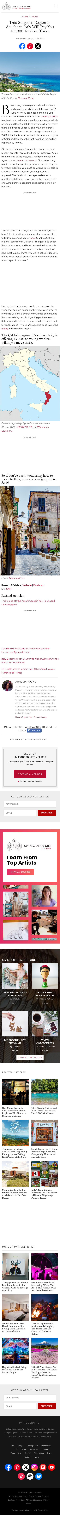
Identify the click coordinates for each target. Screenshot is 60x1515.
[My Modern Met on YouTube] (51, 1467)
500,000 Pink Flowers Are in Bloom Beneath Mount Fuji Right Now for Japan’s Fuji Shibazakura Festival (44, 1372)
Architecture (46, 1446)
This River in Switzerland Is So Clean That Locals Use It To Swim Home (44, 1110)
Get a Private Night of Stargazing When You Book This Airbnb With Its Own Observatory (43, 1286)
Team (31, 1496)
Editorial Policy (21, 1496)
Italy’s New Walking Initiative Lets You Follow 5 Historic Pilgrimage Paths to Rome (44, 1193)
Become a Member (30, 774)
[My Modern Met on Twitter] (25, 1467)
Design (21, 1446)
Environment (16, 1453)
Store (37, 1457)
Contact (11, 1500)
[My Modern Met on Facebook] (8, 1467)
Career (23, 1449)
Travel (34, 16)
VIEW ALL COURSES (20, 872)
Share (35, 730)
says (33, 238)
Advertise (20, 1500)
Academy (28, 1457)
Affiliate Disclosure (34, 1500)
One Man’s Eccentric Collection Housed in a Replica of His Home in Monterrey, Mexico (14, 1112)
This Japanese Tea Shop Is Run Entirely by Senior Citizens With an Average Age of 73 (15, 1286)
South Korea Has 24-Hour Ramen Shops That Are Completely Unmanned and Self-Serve (44, 1153)
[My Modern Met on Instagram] (34, 1467)
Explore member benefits (31, 781)
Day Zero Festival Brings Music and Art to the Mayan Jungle (14, 1369)
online (4, 328)
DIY (16, 1449)
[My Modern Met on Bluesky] (38, 1476)
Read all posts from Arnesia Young (30, 717)
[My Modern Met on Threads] (30, 1476)
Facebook (38, 585)
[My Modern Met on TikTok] (21, 1476)
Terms (28, 1504)
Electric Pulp (43, 1510)
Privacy (46, 1500)
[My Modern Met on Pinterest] (17, 1467)
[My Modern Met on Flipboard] (42, 1467)
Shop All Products (30, 1057)
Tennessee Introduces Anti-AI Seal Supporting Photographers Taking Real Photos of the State (14, 1153)
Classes (45, 1449)
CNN (8, 589)
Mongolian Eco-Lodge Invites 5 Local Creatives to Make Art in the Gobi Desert (14, 1193)
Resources (34, 1449)
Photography (32, 1446)
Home (25, 16)
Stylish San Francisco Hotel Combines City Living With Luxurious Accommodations (14, 1327)
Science (28, 1453)
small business (26, 160)
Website (27, 585)
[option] (16, 913)
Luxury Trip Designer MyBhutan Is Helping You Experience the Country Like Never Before (42, 1328)
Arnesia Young (24, 38)
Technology (39, 1453)
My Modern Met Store (19, 960)
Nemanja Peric (25, 98)
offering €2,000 (49, 116)
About (11, 1496)
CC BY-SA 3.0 (24, 427)
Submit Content (42, 1496)
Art (13, 1446)
